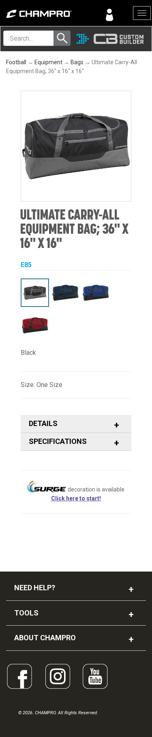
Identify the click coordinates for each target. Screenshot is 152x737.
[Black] (35, 292)
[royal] (95, 292)
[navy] (65, 292)
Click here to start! (76, 498)
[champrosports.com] (38, 14)
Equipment (48, 62)
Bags (77, 62)
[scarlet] (35, 325)
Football (16, 62)
